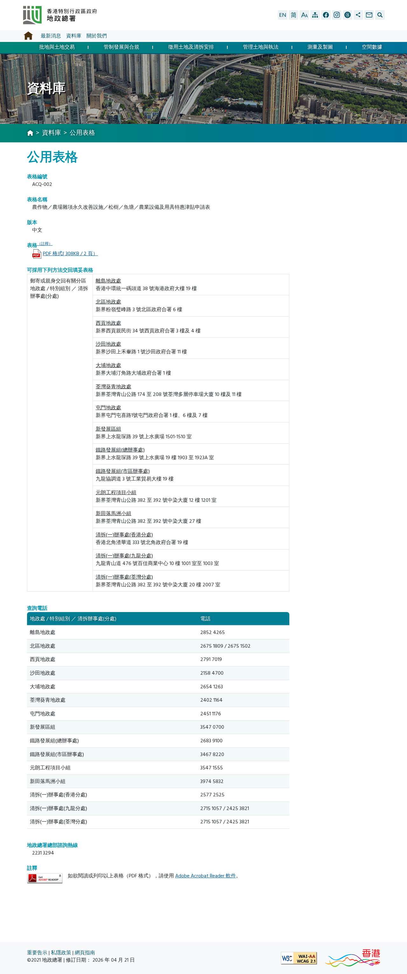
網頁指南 (85, 953)
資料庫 (73, 36)
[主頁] (30, 133)
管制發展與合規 (121, 47)
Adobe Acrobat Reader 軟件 (205, 875)
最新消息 (51, 36)
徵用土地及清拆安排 (191, 47)
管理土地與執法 (261, 47)
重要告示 (37, 953)
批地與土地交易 (57, 47)
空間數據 (372, 47)
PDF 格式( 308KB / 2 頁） (70, 253)
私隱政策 (61, 953)
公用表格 (82, 132)
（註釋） (44, 244)
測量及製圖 (320, 47)
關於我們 (96, 36)
